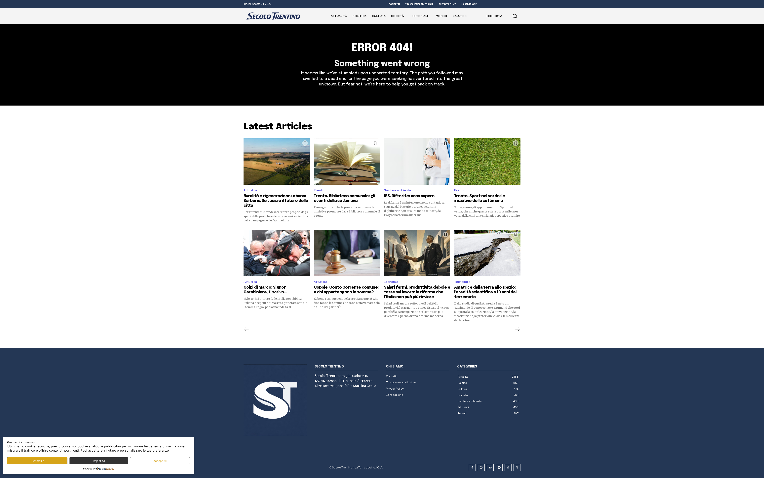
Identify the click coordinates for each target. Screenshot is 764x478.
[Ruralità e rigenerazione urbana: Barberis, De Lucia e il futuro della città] (277, 161)
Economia (391, 282)
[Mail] (490, 467)
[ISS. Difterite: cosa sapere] (417, 161)
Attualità (250, 190)
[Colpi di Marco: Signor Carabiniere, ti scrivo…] (277, 253)
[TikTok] (508, 467)
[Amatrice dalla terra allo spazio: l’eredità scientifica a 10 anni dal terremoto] (487, 253)
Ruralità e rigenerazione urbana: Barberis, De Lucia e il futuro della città (276, 201)
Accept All (160, 460)
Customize (37, 460)
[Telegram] (499, 467)
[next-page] (517, 329)
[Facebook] (472, 467)
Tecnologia (462, 282)
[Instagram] (481, 467)
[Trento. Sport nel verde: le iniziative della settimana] (487, 161)
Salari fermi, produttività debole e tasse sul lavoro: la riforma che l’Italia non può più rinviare (417, 292)
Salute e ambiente (397, 190)
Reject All (99, 460)
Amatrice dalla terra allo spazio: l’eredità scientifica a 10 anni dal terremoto (485, 292)
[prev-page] (247, 329)
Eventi (318, 190)
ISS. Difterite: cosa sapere (409, 196)
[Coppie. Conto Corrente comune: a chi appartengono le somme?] (347, 253)
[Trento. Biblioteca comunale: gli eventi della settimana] (347, 161)
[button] (514, 16)
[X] (517, 467)
